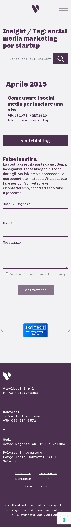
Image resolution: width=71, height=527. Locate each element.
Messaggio (12, 242)
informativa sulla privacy (45, 274)
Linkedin (23, 478)
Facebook (23, 473)
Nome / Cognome (17, 203)
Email (8, 223)
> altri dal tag (35, 140)
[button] (2, 330)
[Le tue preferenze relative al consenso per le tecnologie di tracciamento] (64, 520)
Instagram (48, 473)
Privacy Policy (35, 486)
